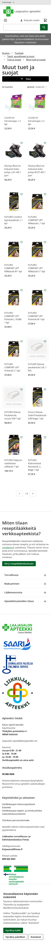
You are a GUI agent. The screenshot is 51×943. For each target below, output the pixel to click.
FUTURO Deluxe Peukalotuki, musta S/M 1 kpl (12, 415)
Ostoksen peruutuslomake (15, 820)
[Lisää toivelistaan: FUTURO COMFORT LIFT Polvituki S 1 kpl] (21, 341)
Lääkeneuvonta (13, 592)
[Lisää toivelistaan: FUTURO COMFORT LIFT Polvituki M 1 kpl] (45, 290)
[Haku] (44, 27)
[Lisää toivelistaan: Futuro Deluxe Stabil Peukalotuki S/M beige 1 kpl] (45, 389)
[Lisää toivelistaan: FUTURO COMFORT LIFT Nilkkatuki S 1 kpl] (45, 242)
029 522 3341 (9, 858)
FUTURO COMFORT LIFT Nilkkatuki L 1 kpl (36, 220)
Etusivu (6, 53)
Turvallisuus (11, 575)
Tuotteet (19, 53)
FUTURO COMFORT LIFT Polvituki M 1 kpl (36, 316)
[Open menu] (5, 20)
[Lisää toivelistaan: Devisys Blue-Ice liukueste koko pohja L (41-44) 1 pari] (21, 143)
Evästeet (6, 807)
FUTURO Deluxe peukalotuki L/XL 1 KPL (37, 367)
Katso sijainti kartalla (12, 724)
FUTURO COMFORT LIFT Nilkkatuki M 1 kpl (13, 268)
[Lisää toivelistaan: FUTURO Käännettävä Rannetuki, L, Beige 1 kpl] (45, 437)
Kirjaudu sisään (32, 20)
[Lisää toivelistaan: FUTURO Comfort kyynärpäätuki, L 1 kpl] (21, 194)
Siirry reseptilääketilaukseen (19, 563)
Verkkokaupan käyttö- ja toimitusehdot (22, 810)
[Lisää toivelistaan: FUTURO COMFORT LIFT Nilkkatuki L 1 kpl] (45, 194)
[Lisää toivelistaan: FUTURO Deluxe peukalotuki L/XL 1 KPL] (45, 341)
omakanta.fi (8, 547)
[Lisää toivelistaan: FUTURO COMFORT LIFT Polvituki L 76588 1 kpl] (21, 290)
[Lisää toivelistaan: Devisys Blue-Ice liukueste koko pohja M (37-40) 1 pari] (45, 143)
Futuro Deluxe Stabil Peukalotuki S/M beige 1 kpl (37, 415)
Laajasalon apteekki (28, 11)
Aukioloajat (6, 2)
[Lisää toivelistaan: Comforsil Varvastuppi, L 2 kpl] (21, 95)
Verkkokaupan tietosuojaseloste (18, 804)
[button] (25, 79)
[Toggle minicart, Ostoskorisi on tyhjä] (45, 20)
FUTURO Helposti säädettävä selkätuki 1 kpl (13, 463)
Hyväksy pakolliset (15, 936)
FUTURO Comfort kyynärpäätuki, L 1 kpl (13, 220)
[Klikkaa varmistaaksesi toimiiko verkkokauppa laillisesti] (25, 875)
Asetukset (36, 936)
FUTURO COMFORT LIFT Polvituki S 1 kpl (12, 367)
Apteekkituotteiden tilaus (19, 601)
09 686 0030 (8, 774)
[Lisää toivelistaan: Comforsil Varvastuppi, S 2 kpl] (45, 95)
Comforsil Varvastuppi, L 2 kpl (12, 121)
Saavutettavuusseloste (13, 813)
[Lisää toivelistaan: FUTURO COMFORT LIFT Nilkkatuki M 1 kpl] (21, 242)
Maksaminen (11, 583)
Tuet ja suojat (14, 59)
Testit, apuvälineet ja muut (20, 56)
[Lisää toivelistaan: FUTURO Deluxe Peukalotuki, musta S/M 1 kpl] (21, 389)
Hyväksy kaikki (13, 930)
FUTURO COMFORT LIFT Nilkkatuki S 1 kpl (36, 268)
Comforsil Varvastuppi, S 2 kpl (36, 121)
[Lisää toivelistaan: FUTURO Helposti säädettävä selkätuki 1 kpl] (21, 437)
